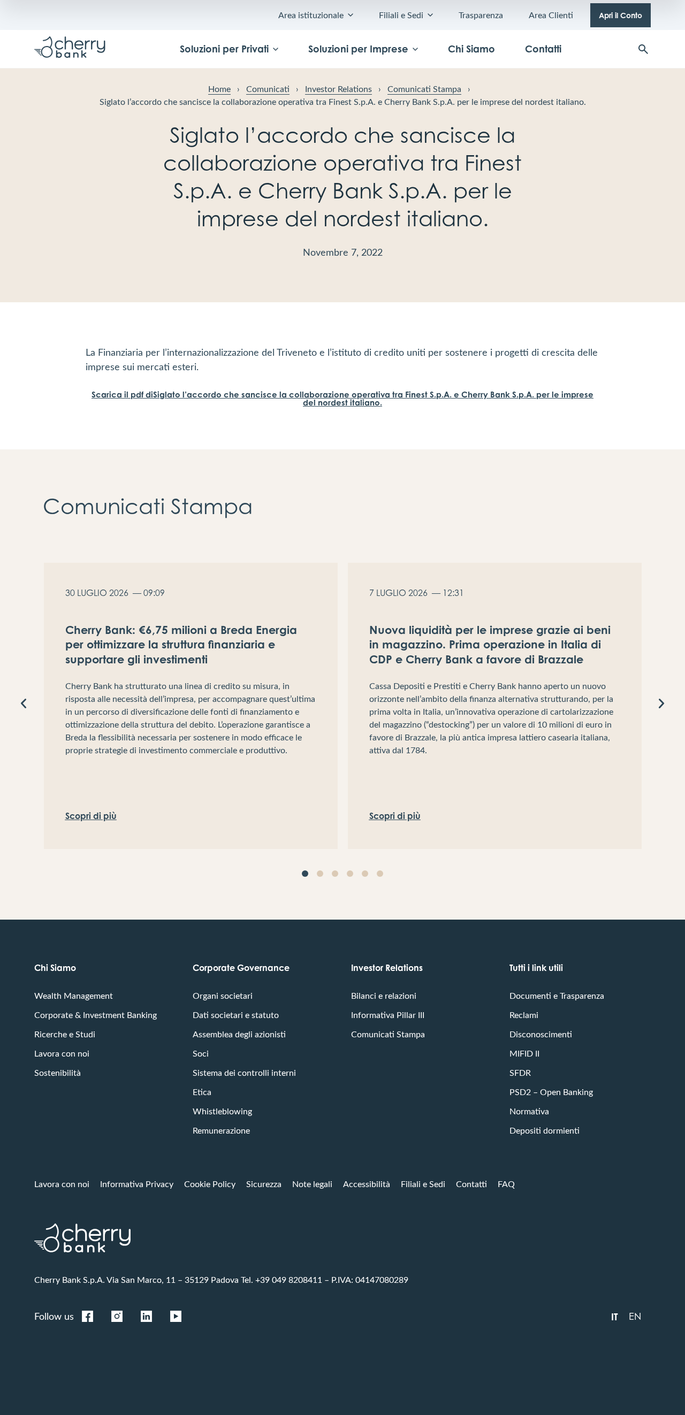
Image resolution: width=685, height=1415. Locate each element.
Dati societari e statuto (236, 1014)
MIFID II (524, 1053)
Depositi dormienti (544, 1130)
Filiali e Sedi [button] (401, 14)
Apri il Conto (620, 15)
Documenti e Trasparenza (556, 995)
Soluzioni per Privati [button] (224, 49)
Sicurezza (263, 1183)
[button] (23, 703)
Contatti (543, 49)
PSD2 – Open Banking (551, 1091)
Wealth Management (73, 995)
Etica (202, 1091)
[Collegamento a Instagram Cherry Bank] (116, 1316)
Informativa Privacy (136, 1183)
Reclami (523, 1014)
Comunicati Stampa (424, 88)
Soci (201, 1053)
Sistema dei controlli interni (244, 1072)
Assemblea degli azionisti (239, 1033)
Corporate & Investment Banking (95, 1014)
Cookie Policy (209, 1183)
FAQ (506, 1183)
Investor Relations (338, 88)
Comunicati (268, 88)
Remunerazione (221, 1130)
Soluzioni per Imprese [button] (358, 49)
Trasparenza (481, 14)
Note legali (312, 1183)
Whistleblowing (222, 1110)
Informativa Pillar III (387, 1014)
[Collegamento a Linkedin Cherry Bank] (146, 1316)
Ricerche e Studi (64, 1033)
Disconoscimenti (540, 1033)
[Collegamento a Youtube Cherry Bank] (175, 1316)
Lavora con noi (61, 1053)
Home (219, 88)
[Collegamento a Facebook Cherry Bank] (87, 1316)
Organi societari (223, 995)
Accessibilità (366, 1183)
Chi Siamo (471, 49)
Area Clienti (551, 14)
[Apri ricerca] (643, 49)
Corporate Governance (241, 967)
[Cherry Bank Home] (69, 49)
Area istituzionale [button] (311, 14)
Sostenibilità (57, 1072)
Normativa (529, 1110)
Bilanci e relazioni (383, 995)
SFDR (520, 1072)
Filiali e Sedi (423, 1183)
